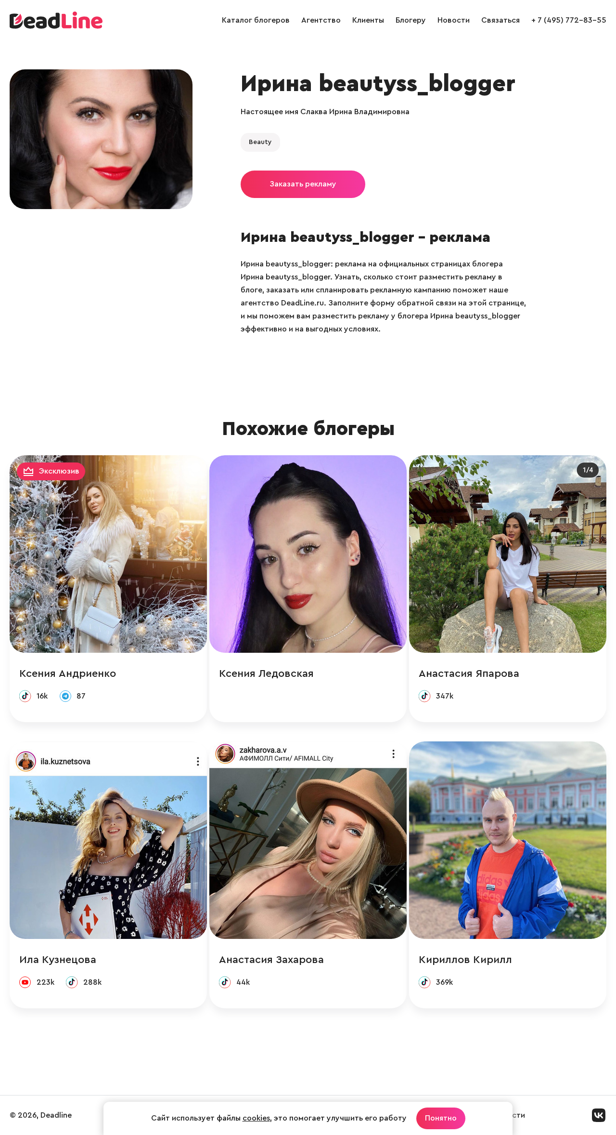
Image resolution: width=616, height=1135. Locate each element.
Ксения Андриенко (67, 673)
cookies (256, 1118)
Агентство (321, 20)
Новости (453, 20)
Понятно (441, 1118)
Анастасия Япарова (469, 673)
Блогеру (411, 20)
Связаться (500, 20)
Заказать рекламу (303, 184)
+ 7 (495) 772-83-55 (568, 20)
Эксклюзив (59, 471)
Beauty (260, 142)
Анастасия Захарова (271, 959)
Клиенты (368, 20)
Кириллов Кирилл (465, 959)
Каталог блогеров (256, 20)
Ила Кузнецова (57, 959)
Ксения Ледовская (266, 673)
